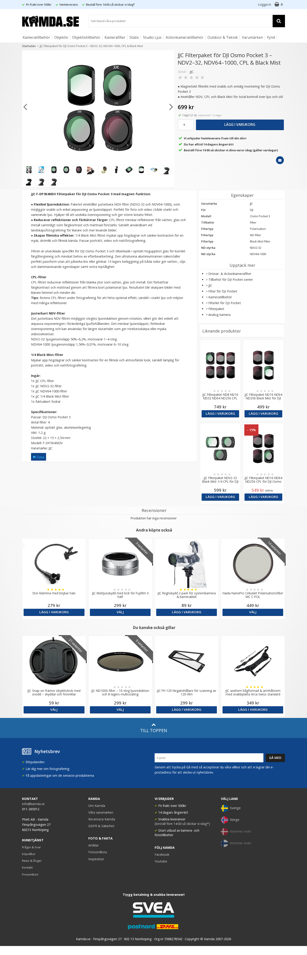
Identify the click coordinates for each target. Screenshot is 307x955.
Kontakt (27, 867)
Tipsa (40, 457)
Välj (120, 612)
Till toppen (153, 730)
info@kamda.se (33, 804)
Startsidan (29, 46)
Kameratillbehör (36, 37)
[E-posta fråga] (280, 160)
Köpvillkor (29, 854)
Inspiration (96, 859)
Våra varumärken (100, 812)
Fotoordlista (97, 852)
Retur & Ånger (32, 861)
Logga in (264, 4)
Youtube (161, 861)
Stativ (134, 37)
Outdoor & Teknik (222, 37)
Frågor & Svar (31, 847)
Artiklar (93, 845)
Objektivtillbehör (86, 37)
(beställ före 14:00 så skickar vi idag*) (182, 823)
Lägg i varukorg (239, 124)
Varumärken (252, 37)
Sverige (235, 808)
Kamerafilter (115, 37)
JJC (192, 72)
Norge (234, 819)
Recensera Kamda (101, 819)
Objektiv (61, 37)
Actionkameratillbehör (184, 37)
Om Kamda (96, 805)
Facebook (162, 854)
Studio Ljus (152, 37)
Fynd (271, 37)
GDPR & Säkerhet (101, 826)
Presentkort (30, 874)
